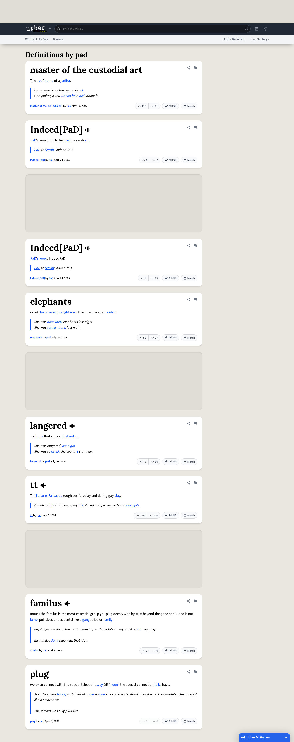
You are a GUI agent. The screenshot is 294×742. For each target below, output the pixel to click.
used (67, 140)
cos (138, 629)
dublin (111, 312)
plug (32, 721)
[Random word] (246, 28)
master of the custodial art (46, 106)
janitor (65, 80)
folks (157, 684)
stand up (71, 436)
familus (34, 651)
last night (68, 445)
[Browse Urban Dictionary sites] (38, 29)
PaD (69, 106)
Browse (58, 39)
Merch (191, 106)
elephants (36, 338)
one (102, 694)
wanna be (68, 95)
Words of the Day (36, 39)
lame (34, 619)
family (107, 619)
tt (31, 515)
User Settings (259, 39)
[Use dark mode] (265, 28)
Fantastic (55, 495)
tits (80, 505)
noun (114, 684)
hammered (48, 312)
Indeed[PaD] (37, 160)
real (40, 80)
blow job (132, 505)
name (49, 80)
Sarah (49, 149)
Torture (41, 495)
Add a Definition (234, 39)
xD (86, 140)
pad (48, 338)
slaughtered (67, 312)
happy (61, 694)
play (117, 495)
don (53, 640)
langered (35, 462)
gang (86, 619)
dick (82, 95)
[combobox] (152, 29)
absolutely (54, 321)
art (81, 90)
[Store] (256, 28)
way (100, 684)
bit (51, 505)
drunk (61, 327)
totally (52, 327)
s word (42, 258)
